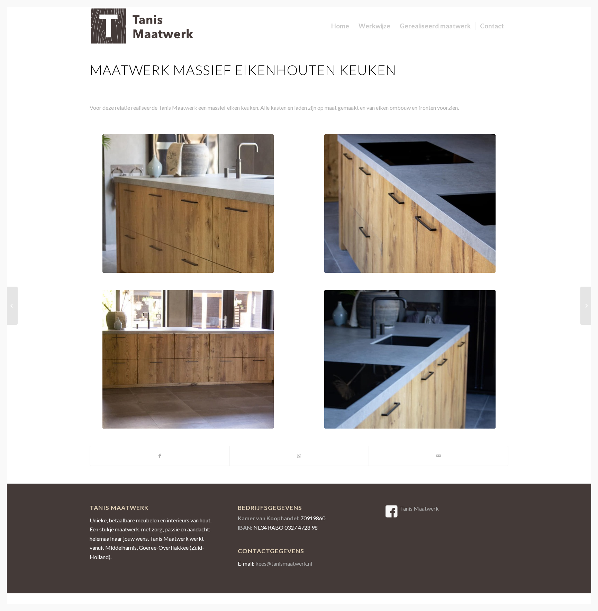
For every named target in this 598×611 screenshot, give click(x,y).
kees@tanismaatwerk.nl (283, 563)
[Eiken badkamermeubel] (12, 306)
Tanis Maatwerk (419, 508)
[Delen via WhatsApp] (299, 456)
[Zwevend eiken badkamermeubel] (585, 306)
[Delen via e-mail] (438, 456)
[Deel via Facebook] (159, 456)
